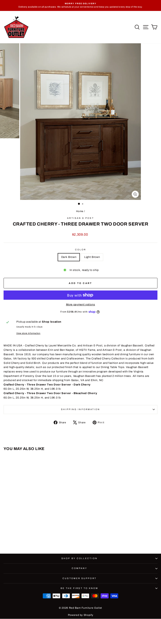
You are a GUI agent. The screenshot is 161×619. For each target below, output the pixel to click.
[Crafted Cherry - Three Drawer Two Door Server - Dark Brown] (30, 538)
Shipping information (80, 409)
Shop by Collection (79, 558)
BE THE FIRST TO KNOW (80, 588)
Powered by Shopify (80, 615)
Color (80, 249)
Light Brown (92, 257)
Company (79, 568)
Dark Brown (68, 257)
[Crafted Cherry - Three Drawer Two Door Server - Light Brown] (35, 538)
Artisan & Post (80, 218)
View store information (28, 333)
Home (80, 211)
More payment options (80, 304)
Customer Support (79, 578)
